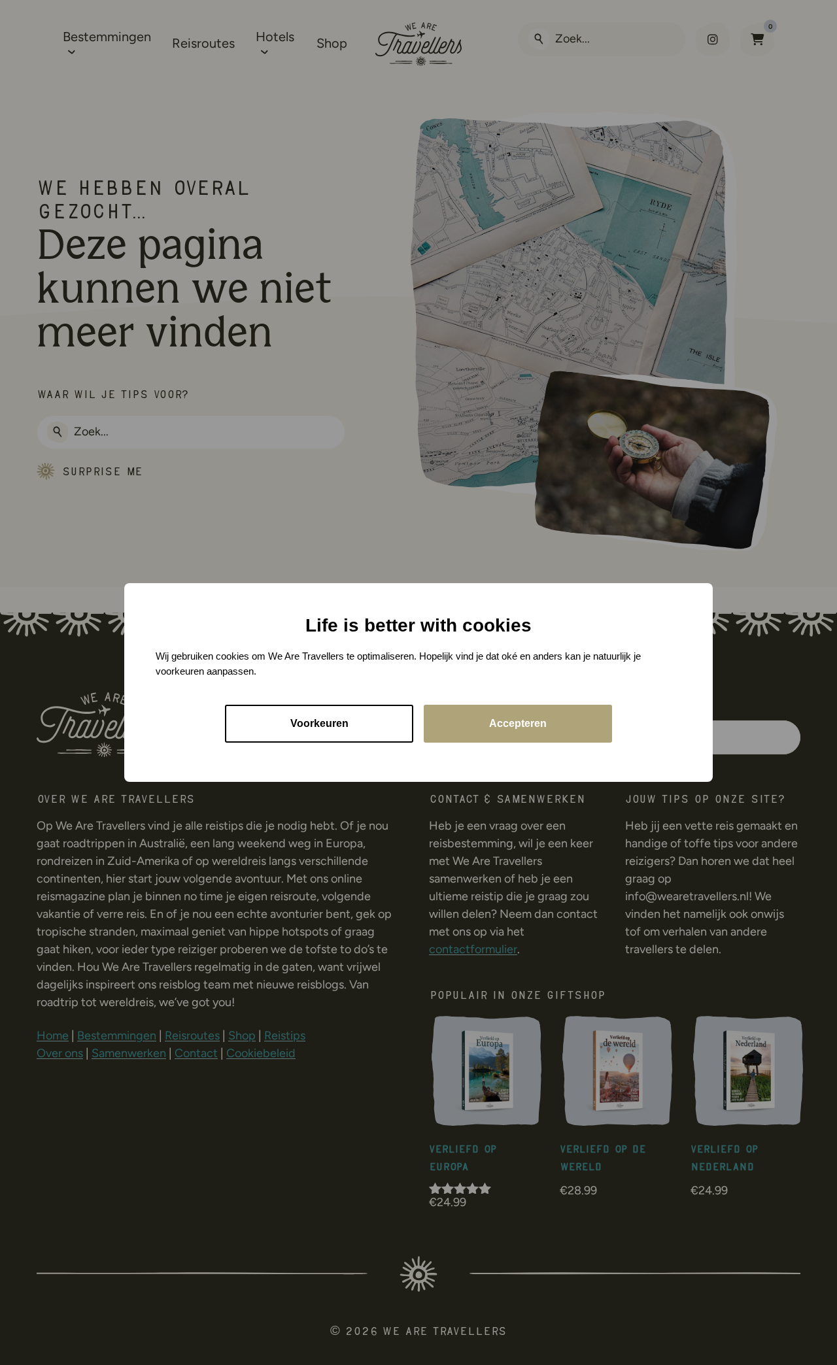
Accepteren (518, 723)
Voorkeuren (319, 723)
